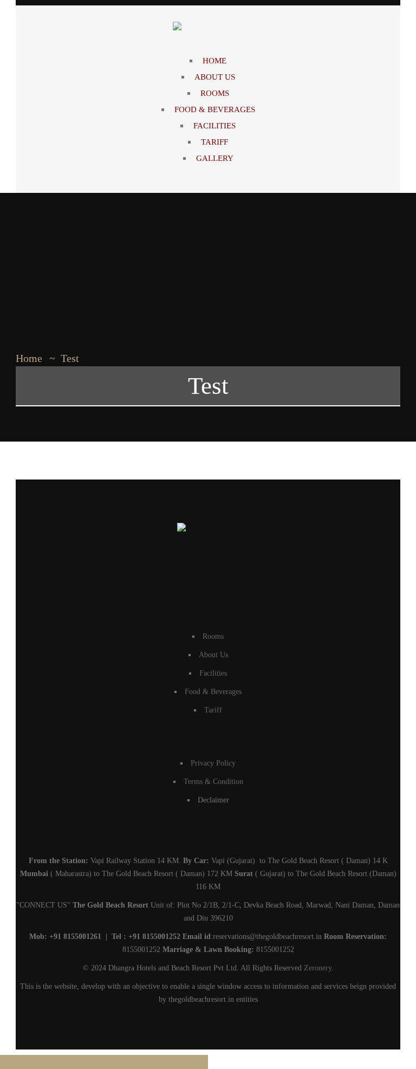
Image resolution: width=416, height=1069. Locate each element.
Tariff (213, 710)
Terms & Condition (213, 782)
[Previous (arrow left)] (156, 1062)
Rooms (213, 636)
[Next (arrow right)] (190, 1062)
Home (29, 358)
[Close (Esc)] (121, 1062)
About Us (213, 655)
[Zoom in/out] (17, 1062)
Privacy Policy (213, 763)
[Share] (86, 1062)
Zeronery (318, 968)
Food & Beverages (213, 692)
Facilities (213, 673)
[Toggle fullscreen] (52, 1062)
